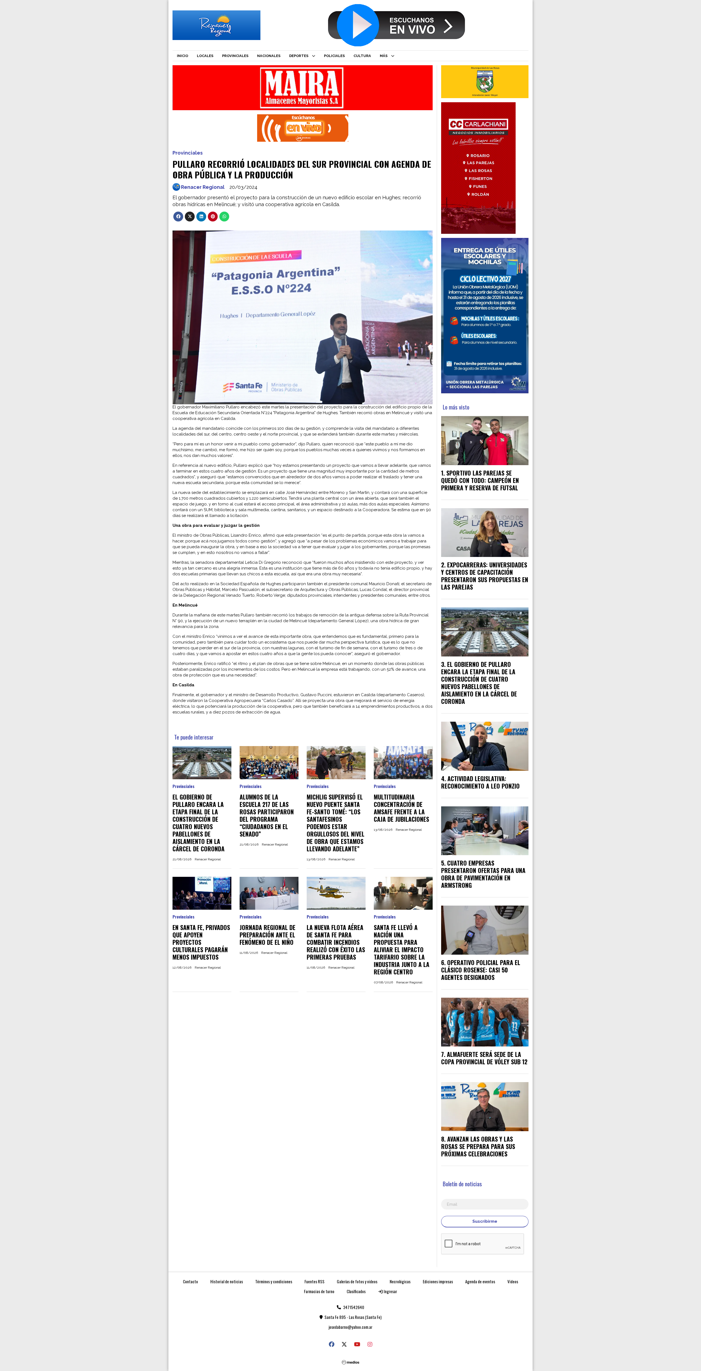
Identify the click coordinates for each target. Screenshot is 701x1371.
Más (383, 56)
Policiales (334, 56)
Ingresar (390, 1291)
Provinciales (235, 56)
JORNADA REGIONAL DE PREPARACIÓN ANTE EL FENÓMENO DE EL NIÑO (267, 934)
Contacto (190, 1281)
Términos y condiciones (273, 1281)
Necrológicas (400, 1281)
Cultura (362, 56)
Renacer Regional (203, 187)
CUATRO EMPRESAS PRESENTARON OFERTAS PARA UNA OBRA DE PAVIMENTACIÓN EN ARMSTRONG (483, 873)
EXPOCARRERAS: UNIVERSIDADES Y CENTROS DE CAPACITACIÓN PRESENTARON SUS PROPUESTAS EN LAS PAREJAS (484, 575)
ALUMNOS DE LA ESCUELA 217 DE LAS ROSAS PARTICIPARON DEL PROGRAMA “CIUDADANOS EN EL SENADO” (267, 815)
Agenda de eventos (480, 1281)
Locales (205, 56)
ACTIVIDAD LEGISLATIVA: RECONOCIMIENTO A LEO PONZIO (480, 782)
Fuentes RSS (314, 1281)
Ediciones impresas (438, 1281)
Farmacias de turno (319, 1291)
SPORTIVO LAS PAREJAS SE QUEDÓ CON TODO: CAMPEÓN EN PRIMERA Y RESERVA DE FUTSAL (480, 480)
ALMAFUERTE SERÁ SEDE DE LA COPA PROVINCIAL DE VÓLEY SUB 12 (484, 1058)
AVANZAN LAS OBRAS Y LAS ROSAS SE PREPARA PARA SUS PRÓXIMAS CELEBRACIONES (478, 1146)
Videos (512, 1281)
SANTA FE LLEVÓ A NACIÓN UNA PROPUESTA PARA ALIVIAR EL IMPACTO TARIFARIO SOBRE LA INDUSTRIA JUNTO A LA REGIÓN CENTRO (401, 949)
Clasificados (356, 1291)
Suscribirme (484, 1221)
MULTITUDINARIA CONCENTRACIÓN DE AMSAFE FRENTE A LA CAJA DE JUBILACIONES (401, 807)
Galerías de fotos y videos (357, 1281)
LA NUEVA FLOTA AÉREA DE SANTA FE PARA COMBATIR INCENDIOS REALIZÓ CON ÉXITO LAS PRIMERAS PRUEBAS (336, 942)
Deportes (298, 56)
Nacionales (268, 56)
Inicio (182, 56)
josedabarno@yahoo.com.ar (350, 1327)
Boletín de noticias (462, 1184)
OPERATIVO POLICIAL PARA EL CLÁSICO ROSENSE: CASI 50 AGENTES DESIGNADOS (480, 970)
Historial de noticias (226, 1281)
